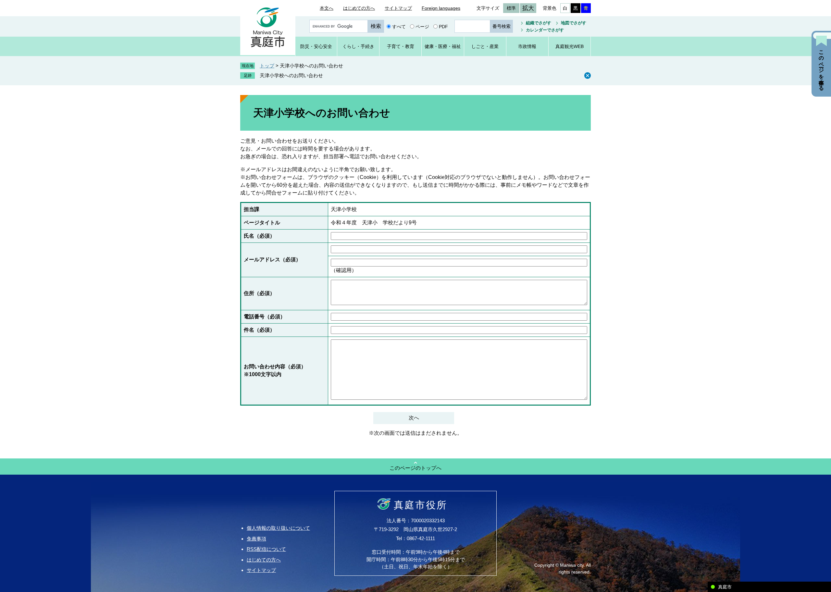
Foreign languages (441, 8)
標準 (511, 8)
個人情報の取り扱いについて (278, 528)
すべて (399, 26)
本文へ (326, 8)
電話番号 (264, 316)
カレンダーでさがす (545, 30)
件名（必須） (259, 330)
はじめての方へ (359, 8)
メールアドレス (272, 259)
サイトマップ (398, 8)
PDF (443, 26)
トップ (267, 65)
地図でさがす (573, 22)
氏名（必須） (259, 236)
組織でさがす (538, 22)
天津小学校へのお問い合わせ (291, 75)
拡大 (528, 8)
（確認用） (344, 270)
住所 (259, 293)
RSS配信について (266, 549)
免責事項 (256, 538)
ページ (422, 26)
